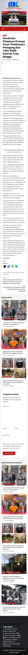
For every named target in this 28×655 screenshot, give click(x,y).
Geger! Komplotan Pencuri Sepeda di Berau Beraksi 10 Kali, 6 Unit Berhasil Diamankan (13, 382)
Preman (22, 272)
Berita (4, 35)
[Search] (25, 29)
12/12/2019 (8, 59)
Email (17, 428)
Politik (13, 347)
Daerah (8, 347)
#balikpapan (8, 272)
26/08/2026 (6, 326)
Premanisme (6, 274)
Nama (5, 428)
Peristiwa (17, 572)
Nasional (9, 603)
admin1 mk (16, 59)
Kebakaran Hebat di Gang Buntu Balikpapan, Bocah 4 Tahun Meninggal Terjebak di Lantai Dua (13, 578)
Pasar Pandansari (16, 272)
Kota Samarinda (10, 572)
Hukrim (8, 376)
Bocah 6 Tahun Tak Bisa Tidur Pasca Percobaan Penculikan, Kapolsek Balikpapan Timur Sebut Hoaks (13, 280)
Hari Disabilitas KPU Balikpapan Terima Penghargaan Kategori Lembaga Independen (14, 288)
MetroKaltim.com (20, 650)
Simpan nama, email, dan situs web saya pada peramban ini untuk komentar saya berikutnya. (13, 446)
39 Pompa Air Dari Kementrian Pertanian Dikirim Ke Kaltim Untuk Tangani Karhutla (14, 608)
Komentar (6, 406)
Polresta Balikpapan (11, 318)
